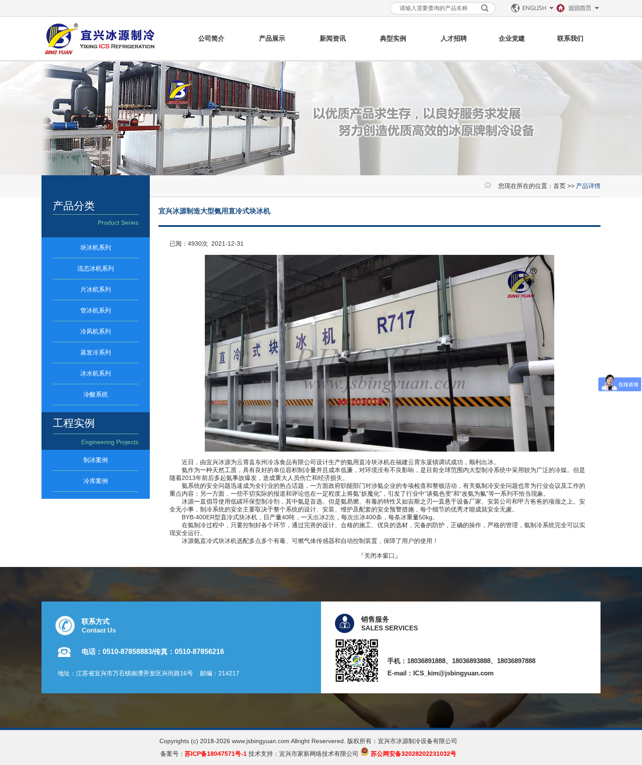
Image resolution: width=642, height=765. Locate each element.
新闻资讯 (333, 38)
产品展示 (272, 38)
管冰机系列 (95, 310)
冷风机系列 (95, 331)
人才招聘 (454, 38)
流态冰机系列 (95, 268)
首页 (559, 185)
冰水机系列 (95, 373)
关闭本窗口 (379, 555)
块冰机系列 (95, 247)
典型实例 (393, 38)
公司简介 (211, 38)
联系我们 (570, 38)
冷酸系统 (95, 394)
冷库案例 (95, 480)
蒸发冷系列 (95, 352)
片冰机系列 (95, 289)
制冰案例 (95, 459)
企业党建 (512, 38)
